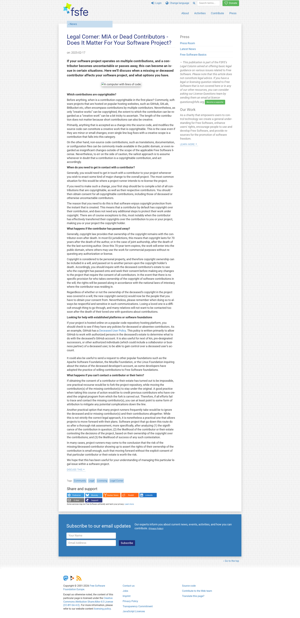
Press (232, 13)
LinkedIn (149, 495)
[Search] (194, 3)
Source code (189, 585)
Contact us (129, 585)
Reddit (131, 495)
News (73, 24)
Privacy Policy (130, 601)
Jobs (125, 590)
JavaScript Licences (134, 611)
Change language (178, 3)
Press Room (187, 43)
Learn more (129, 504)
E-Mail (76, 500)
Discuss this (74, 469)
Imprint (126, 596)
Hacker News (112, 495)
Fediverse (76, 495)
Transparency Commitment (138, 606)
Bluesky (94, 495)
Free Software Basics (193, 54)
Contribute (217, 13)
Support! (94, 500)
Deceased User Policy (112, 330)
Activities (200, 13)
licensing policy (102, 608)
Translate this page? (193, 596)
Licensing (102, 480)
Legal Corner (116, 480)
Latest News (188, 49)
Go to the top (232, 560)
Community (80, 480)
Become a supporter (215, 102)
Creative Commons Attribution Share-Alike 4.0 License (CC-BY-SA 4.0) (88, 602)
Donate (232, 3)
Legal (91, 480)
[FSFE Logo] (75, 9)
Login (158, 3)
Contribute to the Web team (197, 590)
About (185, 13)
